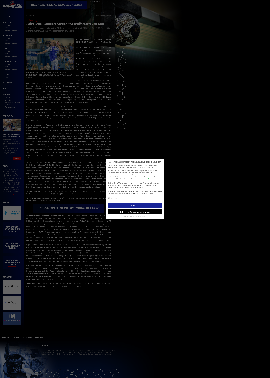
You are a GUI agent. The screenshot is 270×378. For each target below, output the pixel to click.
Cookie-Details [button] (126, 216)
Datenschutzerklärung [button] (135, 216)
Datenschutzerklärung (145, 179)
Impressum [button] (145, 216)
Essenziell (114, 198)
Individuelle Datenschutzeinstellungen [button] (135, 212)
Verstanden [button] (135, 205)
